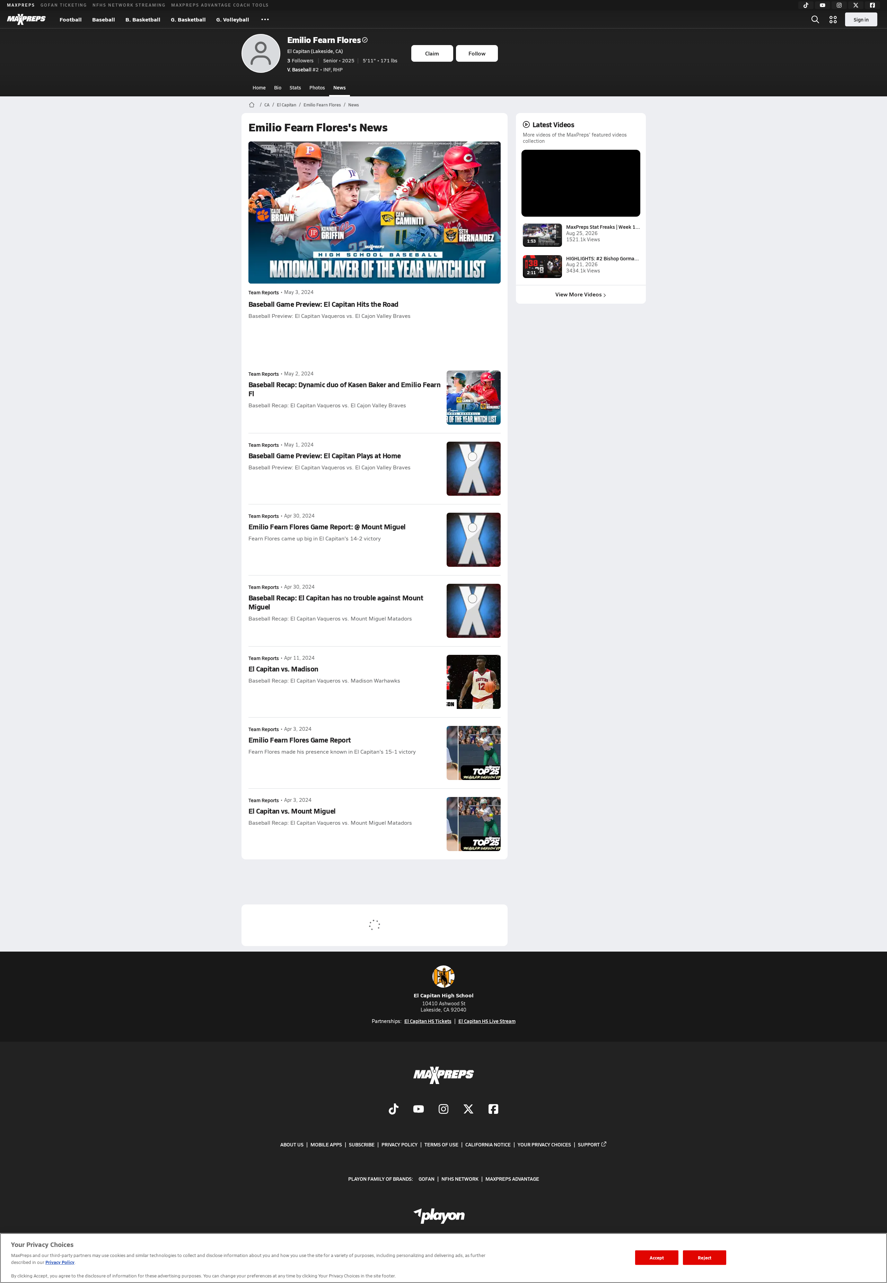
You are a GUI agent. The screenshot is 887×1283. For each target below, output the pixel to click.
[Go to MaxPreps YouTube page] (418, 1109)
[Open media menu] (833, 19)
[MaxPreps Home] (26, 19)
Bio (277, 87)
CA (267, 104)
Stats (295, 87)
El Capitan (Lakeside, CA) (315, 51)
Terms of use (441, 1144)
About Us (292, 1144)
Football (71, 19)
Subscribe (362, 1144)
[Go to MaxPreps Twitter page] (468, 1109)
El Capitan (286, 104)
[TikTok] (806, 5)
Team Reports (263, 292)
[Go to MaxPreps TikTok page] (393, 1109)
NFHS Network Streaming (129, 5)
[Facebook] (872, 5)
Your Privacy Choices (544, 1144)
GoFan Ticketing (64, 5)
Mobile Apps (326, 1144)
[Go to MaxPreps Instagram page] (443, 1109)
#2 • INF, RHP (315, 69)
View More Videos (578, 294)
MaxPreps (21, 5)
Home (259, 87)
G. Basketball (188, 19)
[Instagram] (839, 5)
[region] (443, 1258)
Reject (704, 1257)
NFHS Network (459, 1178)
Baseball (103, 19)
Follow (476, 53)
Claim (432, 53)
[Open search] (815, 19)
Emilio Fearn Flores (324, 39)
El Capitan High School (444, 995)
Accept (657, 1257)
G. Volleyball (232, 19)
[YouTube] (822, 5)
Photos (317, 87)
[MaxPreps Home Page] (252, 104)
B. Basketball (142, 19)
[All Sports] (265, 19)
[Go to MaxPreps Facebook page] (493, 1109)
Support (589, 1144)
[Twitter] (855, 5)
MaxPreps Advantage (512, 1178)
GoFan (426, 1178)
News (339, 87)
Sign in (861, 19)
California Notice (488, 1144)
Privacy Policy (399, 1144)
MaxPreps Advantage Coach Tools (220, 5)
